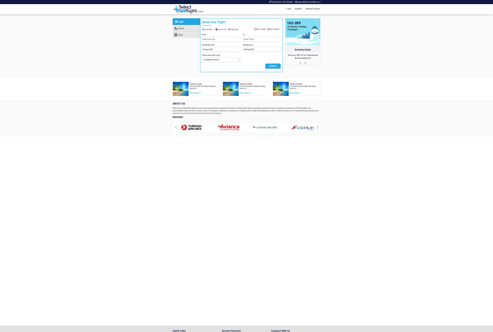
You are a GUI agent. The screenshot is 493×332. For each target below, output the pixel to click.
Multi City (234, 29)
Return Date (248, 45)
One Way (208, 29)
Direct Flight (261, 29)
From (204, 35)
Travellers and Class (211, 55)
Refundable (274, 29)
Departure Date (208, 45)
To (244, 35)
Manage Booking (313, 9)
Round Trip (222, 29)
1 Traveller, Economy (211, 60)
